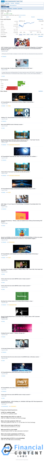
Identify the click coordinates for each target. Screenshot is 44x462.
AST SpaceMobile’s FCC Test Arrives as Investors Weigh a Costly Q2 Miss (17, 102)
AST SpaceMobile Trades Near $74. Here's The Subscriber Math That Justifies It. (19, 156)
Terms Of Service (32, 453)
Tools (21, 1)
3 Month (32, 34)
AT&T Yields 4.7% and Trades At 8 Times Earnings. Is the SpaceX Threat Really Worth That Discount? (21, 204)
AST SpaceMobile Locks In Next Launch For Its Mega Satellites (15, 387)
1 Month (28, 34)
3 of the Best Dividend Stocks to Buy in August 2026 (13, 348)
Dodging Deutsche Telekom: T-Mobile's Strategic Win (13, 333)
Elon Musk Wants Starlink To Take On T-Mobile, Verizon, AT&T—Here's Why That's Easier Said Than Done (21, 270)
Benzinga (3, 76)
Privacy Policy (25, 453)
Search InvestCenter (13, 5)
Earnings (9, 192)
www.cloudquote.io (30, 450)
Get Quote (5, 6)
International (17, 3)
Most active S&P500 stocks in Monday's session (12, 124)
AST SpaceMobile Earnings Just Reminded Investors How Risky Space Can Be (18, 188)
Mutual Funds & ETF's (12, 1)
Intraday (20, 34)
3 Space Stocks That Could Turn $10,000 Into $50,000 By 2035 (15, 171)
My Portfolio (20, 8)
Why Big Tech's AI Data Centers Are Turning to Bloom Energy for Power (17, 301)
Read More (40, 91)
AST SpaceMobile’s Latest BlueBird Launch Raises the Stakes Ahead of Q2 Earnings (20, 253)
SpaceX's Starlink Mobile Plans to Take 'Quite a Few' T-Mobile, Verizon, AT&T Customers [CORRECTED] (20, 317)
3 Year (39, 34)
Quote (7, 16)
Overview (2, 3)
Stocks (6, 1)
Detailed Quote (39, 19)
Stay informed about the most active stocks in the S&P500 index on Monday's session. (20, 356)
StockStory (3, 225)
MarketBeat (3, 192)
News (20, 16)
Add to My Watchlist (22, 15)
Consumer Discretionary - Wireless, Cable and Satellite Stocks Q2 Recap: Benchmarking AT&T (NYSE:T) (21, 221)
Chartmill (3, 282)
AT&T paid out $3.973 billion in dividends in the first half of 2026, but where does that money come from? (22, 53)
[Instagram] (26, 456)
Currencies (12, 3)
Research (33, 16)
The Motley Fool (4, 56)
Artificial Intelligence (11, 144)
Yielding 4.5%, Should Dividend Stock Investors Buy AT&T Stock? (16, 117)
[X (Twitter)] (18, 456)
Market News (7, 3)
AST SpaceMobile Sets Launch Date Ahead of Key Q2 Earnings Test (16, 372)
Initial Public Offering (17, 144)
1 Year (35, 34)
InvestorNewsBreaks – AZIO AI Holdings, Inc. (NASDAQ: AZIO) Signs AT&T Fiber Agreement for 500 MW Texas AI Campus (22, 402)
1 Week (24, 34)
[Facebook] (20, 456)
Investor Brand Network (5, 406)
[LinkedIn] (23, 456)
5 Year (42, 34)
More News (40, 36)
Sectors (18, 1)
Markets (2, 1)
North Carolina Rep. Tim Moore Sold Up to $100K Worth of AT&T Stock (17, 68)
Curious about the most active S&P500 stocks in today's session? (16, 278)
